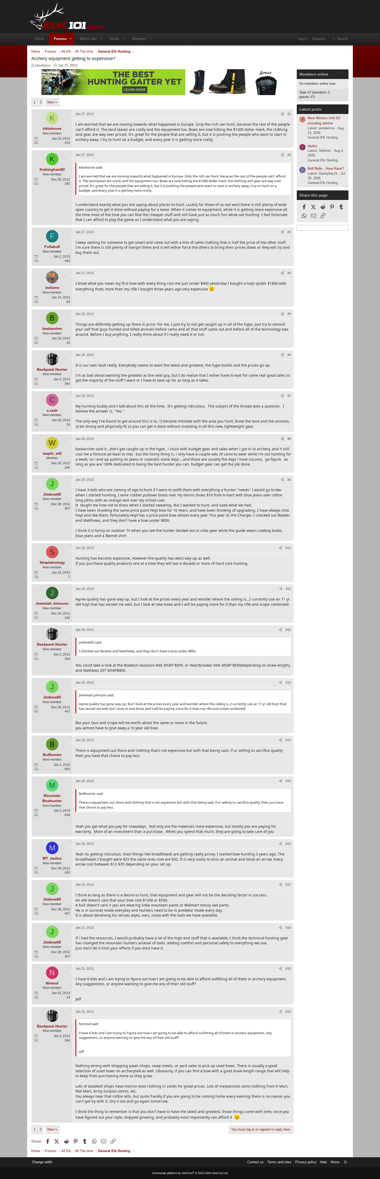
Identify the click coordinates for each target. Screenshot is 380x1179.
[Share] (282, 114)
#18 (288, 928)
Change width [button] (42, 1162)
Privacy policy (305, 1162)
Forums (60, 39)
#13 (288, 682)
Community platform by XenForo (190, 1173)
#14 (288, 740)
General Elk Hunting (323, 137)
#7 (289, 396)
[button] (71, 39)
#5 (289, 314)
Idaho (312, 146)
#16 (288, 844)
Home (39, 39)
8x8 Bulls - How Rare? (326, 168)
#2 (289, 155)
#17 (288, 885)
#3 (289, 232)
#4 (289, 273)
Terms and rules (279, 1162)
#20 (288, 1011)
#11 (288, 589)
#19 (288, 968)
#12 (288, 630)
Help (323, 1162)
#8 (289, 439)
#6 (289, 355)
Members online (313, 74)
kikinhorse (42, 65)
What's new (88, 39)
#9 (289, 480)
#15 (288, 781)
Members (139, 39)
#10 (288, 548)
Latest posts (310, 109)
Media (114, 39)
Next (50, 102)
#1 (289, 114)
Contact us (255, 1162)
